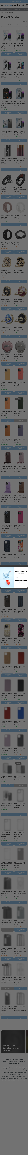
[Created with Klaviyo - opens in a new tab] (14, 587)
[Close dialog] (27, 567)
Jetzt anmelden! (21, 580)
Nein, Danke (20, 582)
